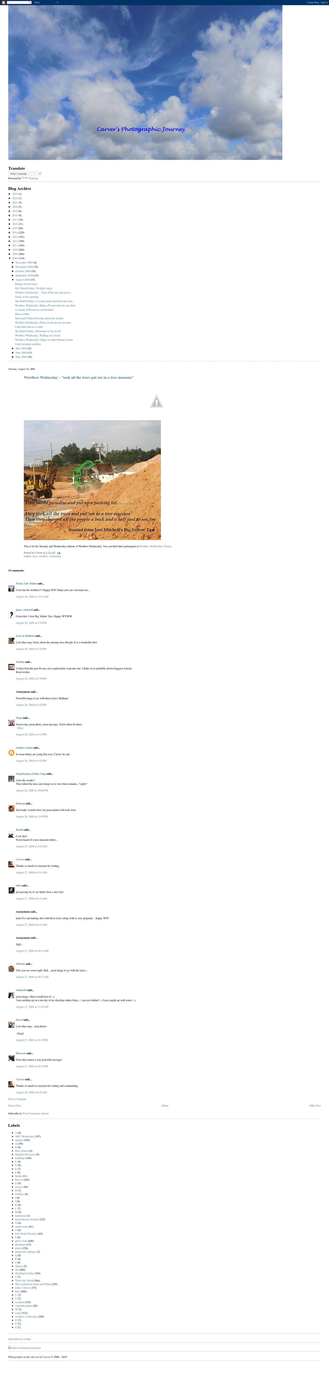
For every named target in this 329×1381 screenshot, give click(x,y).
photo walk (21, 1241)
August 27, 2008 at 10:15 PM (32, 1066)
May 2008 (21, 357)
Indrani (20, 803)
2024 (15, 194)
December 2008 (25, 262)
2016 (15, 224)
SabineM (21, 990)
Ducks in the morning (27, 297)
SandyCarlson (24, 748)
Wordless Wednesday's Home (155, 546)
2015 (15, 228)
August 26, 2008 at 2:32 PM (31, 649)
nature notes (21, 1226)
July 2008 (21, 348)
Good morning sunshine (28, 344)
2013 (15, 236)
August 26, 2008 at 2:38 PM (31, 678)
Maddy (20, 662)
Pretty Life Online (26, 583)
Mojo (19, 718)
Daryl (19, 1020)
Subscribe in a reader (19, 1339)
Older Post (315, 1105)
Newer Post (14, 1105)
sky (17, 1269)
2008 (15, 258)
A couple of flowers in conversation (34, 309)
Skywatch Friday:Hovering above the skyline (39, 318)
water (18, 1313)
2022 (15, 198)
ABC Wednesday (24, 1136)
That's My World (24, 1280)
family (18, 1176)
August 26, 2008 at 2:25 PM (31, 622)
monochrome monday (27, 1219)
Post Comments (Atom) (35, 1113)
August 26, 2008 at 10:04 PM (32, 790)
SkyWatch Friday (24, 1273)
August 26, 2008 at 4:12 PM (31, 734)
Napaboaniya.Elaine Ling (31, 774)
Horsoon (21, 1053)
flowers (19, 1179)
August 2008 (23, 279)
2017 (15, 219)
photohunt (20, 1244)
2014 (15, 232)
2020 (15, 206)
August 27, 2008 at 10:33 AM (32, 950)
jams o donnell (24, 610)
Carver (20, 859)
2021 (15, 202)
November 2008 (25, 266)
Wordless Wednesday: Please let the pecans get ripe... (43, 322)
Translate (33, 178)
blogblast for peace (25, 1154)
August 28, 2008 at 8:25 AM (31, 1092)
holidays (19, 1194)
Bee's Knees (21, 1150)
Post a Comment (17, 1099)
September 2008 (25, 275)
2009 (15, 254)
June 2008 (21, 352)
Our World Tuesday (25, 1233)
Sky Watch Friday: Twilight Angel (33, 288)
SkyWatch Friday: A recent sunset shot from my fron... (44, 301)
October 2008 (23, 271)
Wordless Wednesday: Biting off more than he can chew (45, 305)
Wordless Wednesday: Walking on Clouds (37, 335)
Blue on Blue (22, 314)
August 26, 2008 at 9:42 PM (31, 760)
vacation (19, 1302)
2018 (15, 215)
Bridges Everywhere (26, 284)
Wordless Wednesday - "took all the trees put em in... (43, 292)
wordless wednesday (50, 556)
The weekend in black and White (33, 1284)
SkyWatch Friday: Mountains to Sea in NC (38, 331)
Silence (19, 1266)
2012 (15, 241)
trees (34, 556)
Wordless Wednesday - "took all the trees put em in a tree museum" (79, 377)
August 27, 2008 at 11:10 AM (32, 1006)
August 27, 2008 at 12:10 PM (32, 1040)
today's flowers (23, 1287)
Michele (20, 964)
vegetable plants (23, 1305)
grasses (19, 1187)
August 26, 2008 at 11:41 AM (32, 596)
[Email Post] (58, 552)
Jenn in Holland (25, 636)
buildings (20, 1158)
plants (18, 1248)
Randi (19, 830)
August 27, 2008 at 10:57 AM (32, 977)
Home (165, 1105)
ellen (18, 885)
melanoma (20, 1215)
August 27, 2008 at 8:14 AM (31, 872)
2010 (15, 249)
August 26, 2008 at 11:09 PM (32, 816)
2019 (15, 211)
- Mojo (19, 728)
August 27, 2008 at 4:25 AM (31, 846)
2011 (15, 245)
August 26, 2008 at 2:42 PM (31, 704)
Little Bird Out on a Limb (29, 327)
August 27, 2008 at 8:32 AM (31, 924)
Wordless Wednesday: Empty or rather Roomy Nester (44, 339)
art (16, 1143)
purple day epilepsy (25, 1251)
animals (19, 1140)
